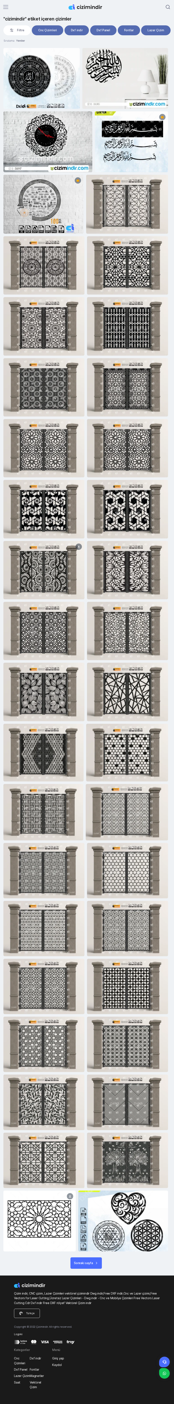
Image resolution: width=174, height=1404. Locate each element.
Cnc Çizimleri (47, 30)
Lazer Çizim (155, 30)
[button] (17, 30)
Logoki (18, 1334)
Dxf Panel (103, 30)
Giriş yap (58, 1358)
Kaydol (57, 1365)
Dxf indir (77, 30)
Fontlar (129, 30)
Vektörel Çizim (35, 1385)
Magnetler (37, 1376)
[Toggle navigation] (6, 7)
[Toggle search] (168, 7)
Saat (17, 1382)
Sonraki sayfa (83, 1263)
